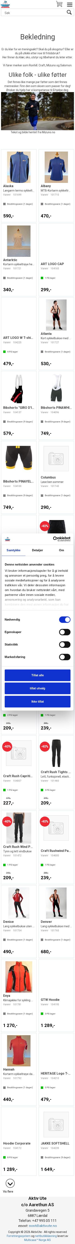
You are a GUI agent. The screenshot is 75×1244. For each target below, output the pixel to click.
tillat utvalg (37, 688)
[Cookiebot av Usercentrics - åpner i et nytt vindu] (53, 539)
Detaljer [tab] (37, 550)
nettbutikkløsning (46, 1236)
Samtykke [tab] (13, 550)
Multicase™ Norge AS (37, 1240)
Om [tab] (61, 550)
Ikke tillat (37, 701)
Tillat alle (37, 675)
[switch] (64, 632)
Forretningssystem (19, 1236)
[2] (8, 1181)
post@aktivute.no (43, 1226)
